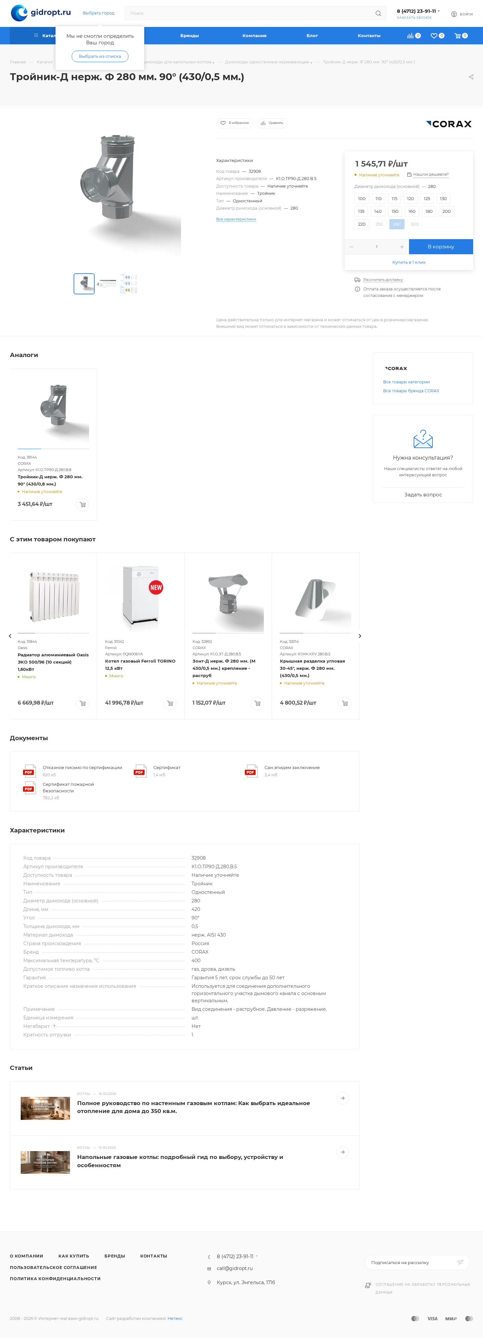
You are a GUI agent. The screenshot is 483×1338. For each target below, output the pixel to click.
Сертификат (166, 767)
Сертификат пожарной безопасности (68, 787)
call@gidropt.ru (235, 1268)
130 (443, 198)
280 (397, 224)
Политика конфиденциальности (55, 1278)
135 (361, 211)
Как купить (73, 1256)
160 (412, 211)
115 (394, 198)
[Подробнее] (342, 1098)
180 (429, 211)
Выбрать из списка (100, 56)
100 (362, 198)
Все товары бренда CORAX (411, 390)
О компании (26, 1256)
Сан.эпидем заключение (292, 767)
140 (378, 211)
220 (362, 224)
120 (410, 198)
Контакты (153, 1256)
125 (427, 198)
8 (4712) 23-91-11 (416, 11)
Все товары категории (406, 381)
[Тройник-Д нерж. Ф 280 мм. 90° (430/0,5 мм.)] (107, 191)
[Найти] (378, 13)
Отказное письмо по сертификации (82, 767)
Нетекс (175, 1318)
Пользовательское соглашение (53, 1267)
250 (379, 224)
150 (395, 211)
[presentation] (9, 636)
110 (379, 198)
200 (447, 211)
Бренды (114, 1256)
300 (415, 224)
